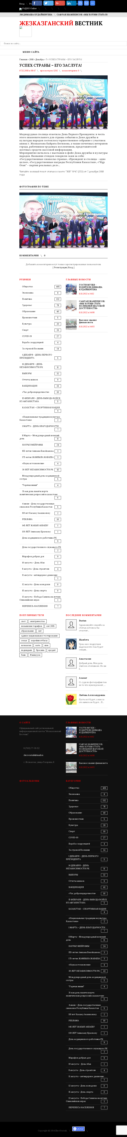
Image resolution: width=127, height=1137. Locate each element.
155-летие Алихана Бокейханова (38, 451)
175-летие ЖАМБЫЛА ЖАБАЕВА (38, 457)
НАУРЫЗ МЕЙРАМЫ (32, 444)
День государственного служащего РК (41, 547)
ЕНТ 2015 (50, 626)
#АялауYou (35, 655)
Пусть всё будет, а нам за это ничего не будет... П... (92, 699)
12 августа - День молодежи (36, 584)
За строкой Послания (32, 348)
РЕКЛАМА (27, 519)
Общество (27, 286)
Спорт (25, 330)
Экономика (27, 292)
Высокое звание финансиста (88, 321)
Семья (24, 640)
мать (37, 645)
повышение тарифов (31, 626)
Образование (28, 311)
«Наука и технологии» (33, 463)
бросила (40, 650)
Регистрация (60, 267)
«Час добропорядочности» (35, 392)
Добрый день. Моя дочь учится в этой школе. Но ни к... (92, 664)
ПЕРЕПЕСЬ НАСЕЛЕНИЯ (35, 606)
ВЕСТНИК (61, 23)
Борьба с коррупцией (32, 342)
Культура (26, 323)
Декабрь (39, 59)
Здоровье (27, 305)
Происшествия (29, 317)
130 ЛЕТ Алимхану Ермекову (36, 531)
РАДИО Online (29, 8)
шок (46, 645)
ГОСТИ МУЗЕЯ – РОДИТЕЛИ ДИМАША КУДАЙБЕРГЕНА (90, 287)
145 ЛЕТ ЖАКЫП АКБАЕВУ (35, 525)
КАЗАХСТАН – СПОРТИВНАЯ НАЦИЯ (41, 407)
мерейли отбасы (39, 640)
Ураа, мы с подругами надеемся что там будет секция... (91, 644)
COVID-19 (27, 336)
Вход (21, 3)
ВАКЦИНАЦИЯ (29, 386)
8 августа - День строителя (35, 569)
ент (40, 631)
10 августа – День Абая (33, 562)
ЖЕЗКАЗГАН (26, 645)
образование (27, 631)
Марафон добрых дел (33, 556)
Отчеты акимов (30, 379)
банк (23, 655)
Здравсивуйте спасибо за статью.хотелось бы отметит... (92, 625)
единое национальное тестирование (39, 635)
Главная (23, 59)
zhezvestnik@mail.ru (33, 755)
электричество (37, 621)
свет (23, 621)
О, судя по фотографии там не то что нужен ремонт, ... (93, 681)
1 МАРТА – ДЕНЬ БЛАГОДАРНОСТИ (40, 426)
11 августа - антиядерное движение (39, 575)
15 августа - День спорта (34, 590)
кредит (52, 650)
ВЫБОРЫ (27, 373)
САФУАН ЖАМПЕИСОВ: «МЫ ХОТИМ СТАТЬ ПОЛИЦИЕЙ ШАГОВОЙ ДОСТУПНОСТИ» (92, 304)
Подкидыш (26, 650)
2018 (31, 59)
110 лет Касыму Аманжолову (36, 513)
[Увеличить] (63, 220)
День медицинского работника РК (39, 538)
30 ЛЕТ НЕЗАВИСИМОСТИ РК (37, 469)
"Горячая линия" (30, 485)
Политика (27, 299)
